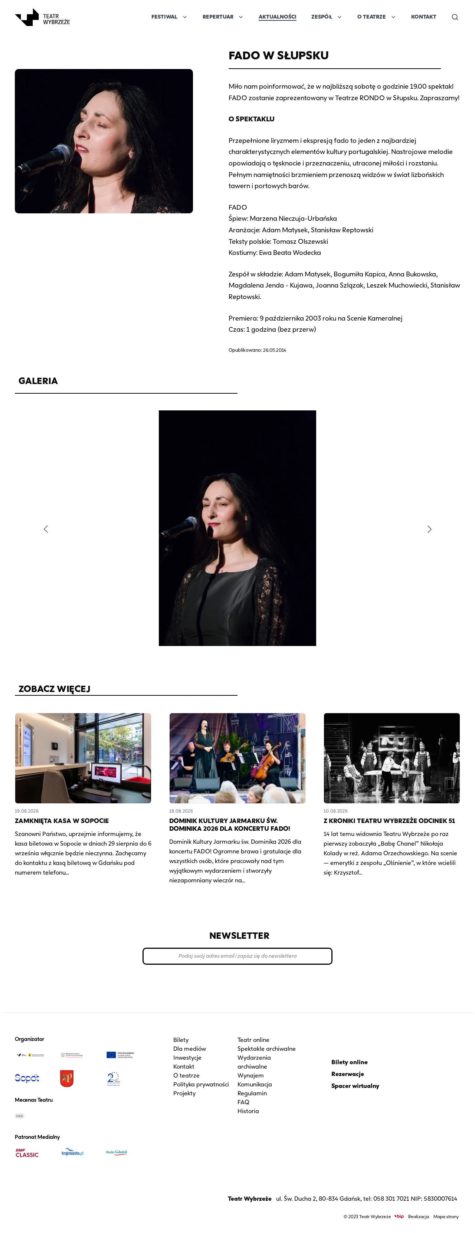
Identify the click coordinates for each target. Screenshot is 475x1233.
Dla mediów (189, 1048)
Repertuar (218, 17)
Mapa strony (446, 1216)
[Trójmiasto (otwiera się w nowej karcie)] (79, 1153)
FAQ (243, 1102)
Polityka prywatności (201, 1084)
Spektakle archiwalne (267, 1048)
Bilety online (349, 1062)
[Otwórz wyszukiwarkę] (455, 17)
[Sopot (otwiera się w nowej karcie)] (34, 1079)
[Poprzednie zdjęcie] (45, 529)
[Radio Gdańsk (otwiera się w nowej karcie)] (124, 1153)
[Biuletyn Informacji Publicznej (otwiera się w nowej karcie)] (399, 1216)
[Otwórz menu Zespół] (339, 17)
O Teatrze (371, 17)
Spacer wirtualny (355, 1085)
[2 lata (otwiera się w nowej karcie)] (124, 1079)
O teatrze (186, 1075)
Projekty (184, 1093)
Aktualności (278, 17)
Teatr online (253, 1039)
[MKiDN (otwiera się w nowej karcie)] (79, 1055)
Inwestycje (187, 1057)
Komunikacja (255, 1084)
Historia (248, 1111)
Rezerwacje (347, 1074)
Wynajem (251, 1075)
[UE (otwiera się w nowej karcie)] (124, 1055)
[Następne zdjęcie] (429, 529)
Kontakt (423, 17)
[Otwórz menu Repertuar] (240, 17)
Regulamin (252, 1093)
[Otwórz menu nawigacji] (78, 17)
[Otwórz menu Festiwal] (184, 17)
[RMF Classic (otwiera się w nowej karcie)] (34, 1153)
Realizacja (418, 1216)
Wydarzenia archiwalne (254, 1062)
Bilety (181, 1039)
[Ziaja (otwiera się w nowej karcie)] (34, 1116)
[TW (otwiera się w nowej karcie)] (34, 1055)
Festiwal (164, 17)
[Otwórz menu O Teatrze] (393, 17)
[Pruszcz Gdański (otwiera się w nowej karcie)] (79, 1079)
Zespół (321, 17)
